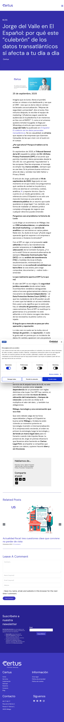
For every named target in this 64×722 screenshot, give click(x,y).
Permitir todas (52, 379)
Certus (22, 465)
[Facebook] (16, 479)
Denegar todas (12, 379)
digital (26, 465)
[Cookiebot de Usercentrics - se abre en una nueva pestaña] (50, 342)
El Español (31, 465)
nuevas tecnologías (28, 466)
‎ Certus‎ (5, 59)
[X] (20, 479)
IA (21, 191)
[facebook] (34, 701)
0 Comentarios (17, 544)
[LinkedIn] (24, 479)
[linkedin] (40, 701)
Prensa (16, 468)
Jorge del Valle (19, 466)
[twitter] (37, 701)
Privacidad (22, 468)
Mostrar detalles (54, 374)
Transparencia (29, 468)
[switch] (24, 368)
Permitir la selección (32, 379)
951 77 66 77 (6, 701)
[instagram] (44, 701)
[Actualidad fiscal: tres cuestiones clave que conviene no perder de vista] (32, 505)
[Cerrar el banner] (61, 341)
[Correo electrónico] (16, 483)
